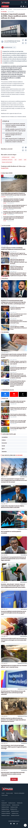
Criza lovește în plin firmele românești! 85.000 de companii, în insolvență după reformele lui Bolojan (15, 125)
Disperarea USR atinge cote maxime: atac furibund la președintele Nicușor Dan (17, 268)
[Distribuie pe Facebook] (26, 40)
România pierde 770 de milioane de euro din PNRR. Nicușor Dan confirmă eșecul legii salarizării (13, 692)
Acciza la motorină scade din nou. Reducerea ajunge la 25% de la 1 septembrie (13, 134)
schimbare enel (5, 157)
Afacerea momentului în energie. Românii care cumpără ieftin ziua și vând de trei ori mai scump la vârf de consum (14, 480)
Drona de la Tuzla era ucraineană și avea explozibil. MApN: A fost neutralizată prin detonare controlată (13, 218)
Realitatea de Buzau (5, 809)
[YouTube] (23, 6)
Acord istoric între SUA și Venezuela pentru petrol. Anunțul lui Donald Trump (18, 322)
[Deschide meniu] (25, 2)
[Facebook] (21, 6)
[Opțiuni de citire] (25, 825)
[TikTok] (26, 6)
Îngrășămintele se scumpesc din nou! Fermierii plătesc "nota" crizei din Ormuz (14, 666)
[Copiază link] (23, 40)
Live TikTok (5, 6)
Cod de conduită (5, 795)
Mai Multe (14, 779)
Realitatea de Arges (15, 805)
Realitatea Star (19, 802)
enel (25, 159)
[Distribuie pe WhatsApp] (23, 43)
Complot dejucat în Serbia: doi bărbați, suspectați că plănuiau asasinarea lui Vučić (13, 248)
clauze (13, 157)
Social (4, 203)
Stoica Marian (24, 555)
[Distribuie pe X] (26, 43)
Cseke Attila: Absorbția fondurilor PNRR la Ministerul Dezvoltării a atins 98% (12, 506)
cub (15, 159)
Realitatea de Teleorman (6, 805)
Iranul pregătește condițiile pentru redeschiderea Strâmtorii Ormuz (18, 328)
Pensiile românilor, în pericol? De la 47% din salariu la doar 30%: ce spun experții (15, 129)
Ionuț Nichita (24, 743)
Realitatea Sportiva (11, 802)
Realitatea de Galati (14, 807)
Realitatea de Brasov (15, 811)
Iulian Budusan (23, 476)
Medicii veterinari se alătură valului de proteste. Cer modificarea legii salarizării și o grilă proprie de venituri (13, 720)
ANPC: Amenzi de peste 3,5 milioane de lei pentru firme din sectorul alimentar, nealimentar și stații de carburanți (15, 140)
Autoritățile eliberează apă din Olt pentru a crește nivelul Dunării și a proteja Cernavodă (13, 194)
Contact (3, 793)
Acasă (3, 9)
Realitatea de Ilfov (13, 809)
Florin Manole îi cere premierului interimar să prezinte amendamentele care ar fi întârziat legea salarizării (13, 558)
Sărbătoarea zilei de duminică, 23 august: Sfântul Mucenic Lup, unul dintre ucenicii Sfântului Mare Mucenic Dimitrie (13, 200)
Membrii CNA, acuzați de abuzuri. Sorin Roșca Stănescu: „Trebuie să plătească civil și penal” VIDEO (18, 274)
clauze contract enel (7, 162)
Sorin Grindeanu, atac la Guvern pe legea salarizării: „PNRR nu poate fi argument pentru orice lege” (14, 747)
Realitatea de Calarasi (6, 815)
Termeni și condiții (9, 793)
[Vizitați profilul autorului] (2, 41)
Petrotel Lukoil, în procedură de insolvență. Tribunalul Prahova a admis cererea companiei (13, 774)
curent (20, 159)
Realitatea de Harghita (6, 811)
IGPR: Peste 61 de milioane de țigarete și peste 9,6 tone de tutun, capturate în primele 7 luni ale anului (18, 261)
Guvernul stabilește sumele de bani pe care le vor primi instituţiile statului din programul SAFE (13, 613)
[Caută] (21, 2)
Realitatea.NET (4, 802)
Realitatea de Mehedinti (6, 813)
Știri (6, 9)
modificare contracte (7, 159)
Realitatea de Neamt (5, 807)
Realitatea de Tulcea (14, 41)
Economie (10, 9)
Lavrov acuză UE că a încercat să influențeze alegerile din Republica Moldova (18, 315)
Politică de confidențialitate (19, 793)
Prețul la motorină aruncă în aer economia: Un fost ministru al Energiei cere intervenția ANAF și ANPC (14, 640)
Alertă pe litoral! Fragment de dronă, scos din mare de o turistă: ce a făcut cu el (18, 254)
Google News (4, 168)
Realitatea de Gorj (15, 813)
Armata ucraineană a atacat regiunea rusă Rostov (17, 308)
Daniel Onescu (24, 503)
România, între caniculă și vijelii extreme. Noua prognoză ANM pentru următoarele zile (15, 212)
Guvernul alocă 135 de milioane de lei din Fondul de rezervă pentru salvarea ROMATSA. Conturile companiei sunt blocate (18, 383)
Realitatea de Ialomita (15, 815)
